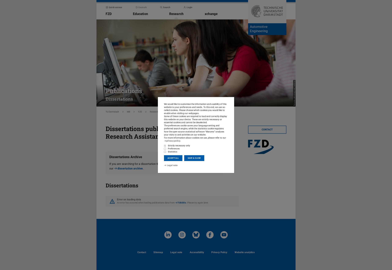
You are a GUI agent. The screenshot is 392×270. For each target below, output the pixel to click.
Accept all (173, 158)
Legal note (172, 165)
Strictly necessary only (179, 145)
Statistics (172, 151)
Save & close (194, 158)
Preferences (174, 148)
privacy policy (173, 141)
